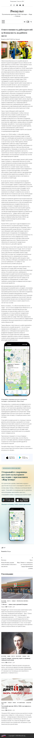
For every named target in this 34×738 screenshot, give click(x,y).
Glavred (17, 39)
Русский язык (21, 702)
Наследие (18, 656)
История (3, 656)
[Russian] (5, 735)
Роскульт (17, 11)
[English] (2, 735)
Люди (8, 656)
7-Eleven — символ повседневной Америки (14, 604)
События (3, 602)
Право (14, 702)
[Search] (31, 21)
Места (13, 656)
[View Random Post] (24, 21)
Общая (9, 551)
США (28, 656)
